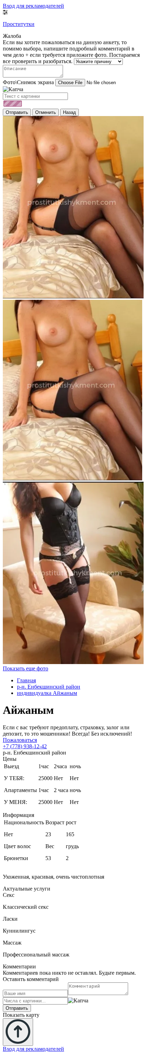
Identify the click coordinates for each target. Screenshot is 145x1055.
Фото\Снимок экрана (28, 82)
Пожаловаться (20, 740)
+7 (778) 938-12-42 (25, 746)
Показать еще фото (25, 668)
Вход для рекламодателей (33, 6)
